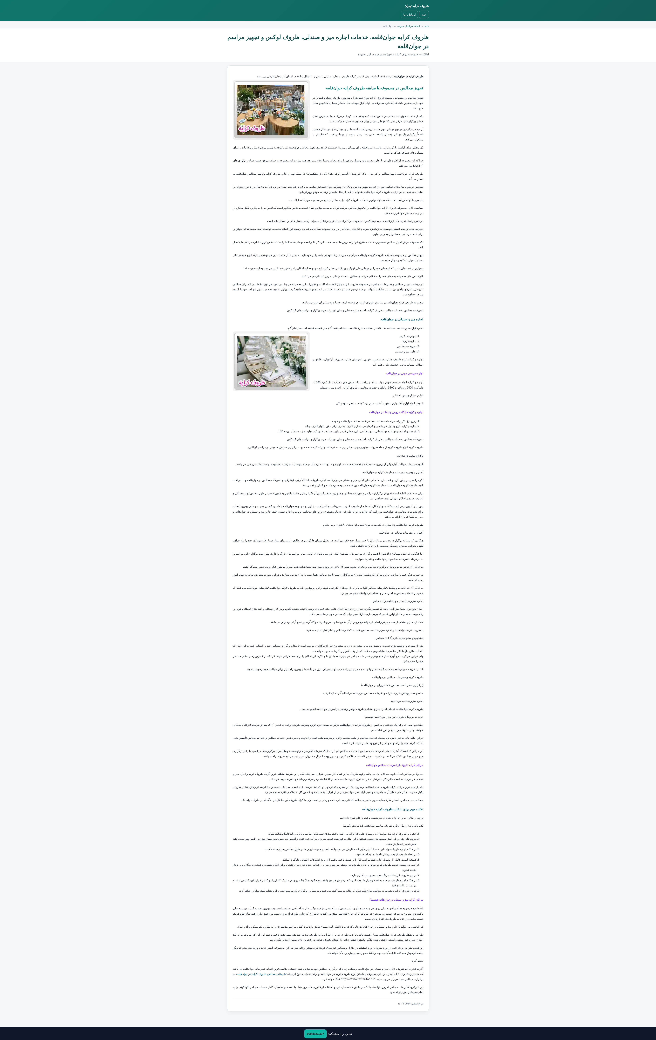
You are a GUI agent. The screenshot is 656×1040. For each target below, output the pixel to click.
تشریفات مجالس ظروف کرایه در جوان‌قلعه (261, 974)
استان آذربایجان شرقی (408, 26)
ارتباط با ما (409, 14)
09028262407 (315, 1034)
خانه (424, 14)
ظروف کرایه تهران (417, 5)
